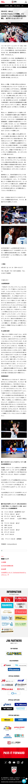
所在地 (17, 779)
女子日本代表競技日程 (7, 565)
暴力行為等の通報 (11, 779)
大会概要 (3, 562)
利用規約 (11, 777)
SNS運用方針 (17, 777)
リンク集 (23, 777)
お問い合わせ (4, 779)
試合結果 (3, 569)
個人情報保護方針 (5, 777)
